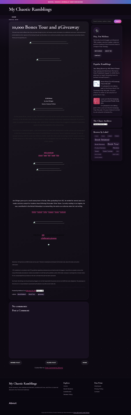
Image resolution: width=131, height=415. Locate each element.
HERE (43, 235)
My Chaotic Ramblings (30, 9)
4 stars (110, 136)
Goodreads (63, 212)
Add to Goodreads (49, 152)
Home (14, 17)
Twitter (45, 212)
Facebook (39, 212)
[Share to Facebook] (43, 291)
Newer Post (15, 362)
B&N (49, 155)
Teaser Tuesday (107, 151)
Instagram (51, 212)
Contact (98, 55)
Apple (45, 155)
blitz (118, 151)
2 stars (96, 136)
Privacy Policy (98, 389)
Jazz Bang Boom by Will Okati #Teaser (106, 68)
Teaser (97, 151)
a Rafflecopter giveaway (49, 238)
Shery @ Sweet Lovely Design (81, 412)
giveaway (41, 294)
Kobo (57, 155)
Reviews (116, 148)
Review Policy (68, 394)
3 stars (103, 136)
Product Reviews (100, 148)
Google (53, 155)
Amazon (40, 155)
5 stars (117, 136)
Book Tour (32, 294)
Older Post (51, 362)
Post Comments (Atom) (54, 368)
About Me (108, 51)
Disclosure (97, 386)
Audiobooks (67, 391)
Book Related (22, 294)
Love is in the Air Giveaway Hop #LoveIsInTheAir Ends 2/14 (110, 101)
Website (34, 212)
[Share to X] (41, 291)
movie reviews (98, 157)
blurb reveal (98, 154)
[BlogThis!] (39, 291)
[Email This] (37, 291)
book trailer (116, 154)
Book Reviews (100, 144)
